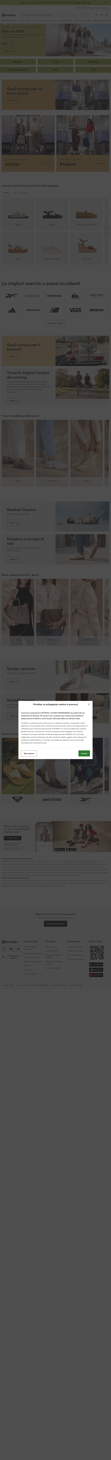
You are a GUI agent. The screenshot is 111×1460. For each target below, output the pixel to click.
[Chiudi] (89, 704)
